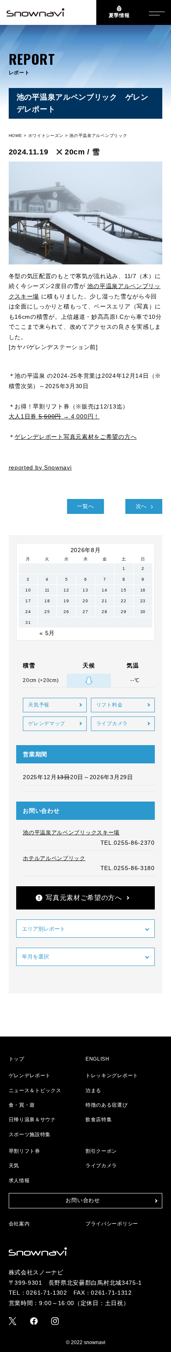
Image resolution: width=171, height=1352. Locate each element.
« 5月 (47, 633)
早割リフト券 (24, 1151)
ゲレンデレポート (30, 1075)
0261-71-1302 (46, 1292)
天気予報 (38, 705)
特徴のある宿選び (107, 1105)
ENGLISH (98, 1059)
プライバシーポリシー (112, 1224)
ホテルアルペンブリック (54, 858)
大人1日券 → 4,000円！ (54, 416)
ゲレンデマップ (46, 723)
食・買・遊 (22, 1105)
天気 (14, 1166)
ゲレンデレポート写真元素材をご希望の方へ (76, 436)
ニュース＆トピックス (35, 1090)
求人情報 (19, 1180)
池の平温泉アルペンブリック (98, 135)
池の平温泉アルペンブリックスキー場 (71, 832)
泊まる (93, 1090)
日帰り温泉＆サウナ (32, 1119)
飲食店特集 (99, 1119)
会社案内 (19, 1224)
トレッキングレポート (112, 1075)
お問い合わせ (83, 1200)
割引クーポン (101, 1151)
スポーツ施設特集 (30, 1134)
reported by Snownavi (40, 467)
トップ (16, 1059)
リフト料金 (109, 705)
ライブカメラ (112, 723)
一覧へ (85, 506)
